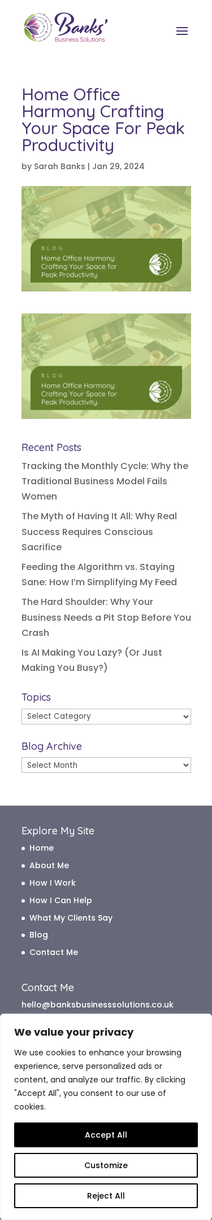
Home (41, 848)
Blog (38, 934)
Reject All (106, 1195)
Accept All (106, 1135)
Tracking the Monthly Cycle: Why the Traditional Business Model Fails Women (104, 481)
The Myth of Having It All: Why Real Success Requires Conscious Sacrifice (99, 531)
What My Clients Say (71, 917)
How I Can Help (60, 900)
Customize (106, 1165)
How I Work (52, 883)
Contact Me (53, 952)
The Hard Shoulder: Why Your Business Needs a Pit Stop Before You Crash (106, 617)
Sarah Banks (59, 166)
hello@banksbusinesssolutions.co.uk (97, 1004)
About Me (49, 865)
